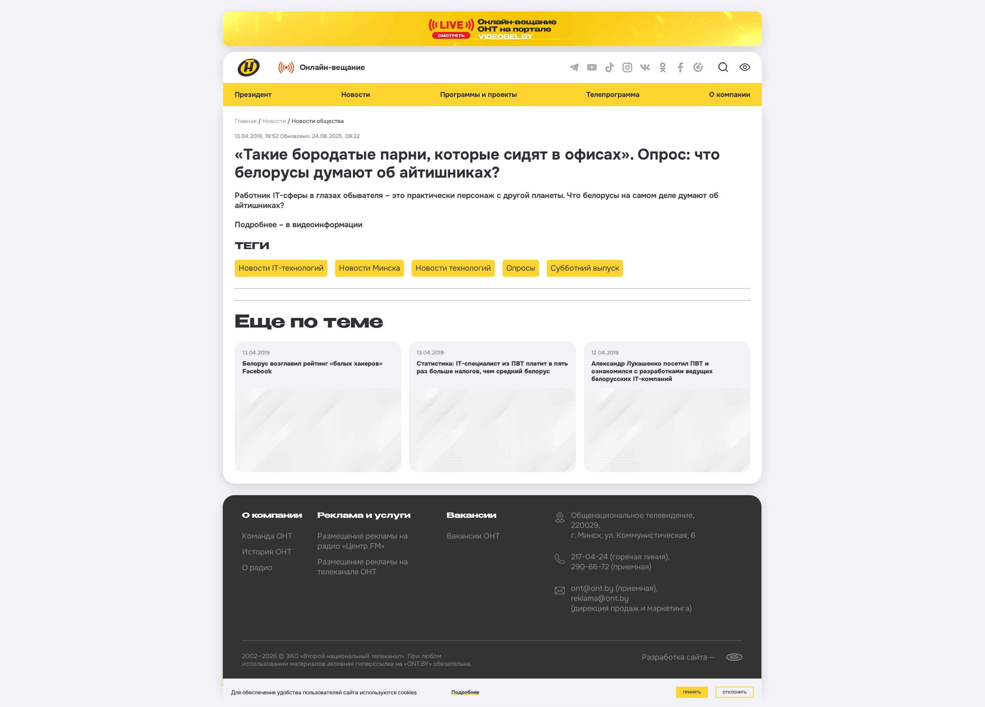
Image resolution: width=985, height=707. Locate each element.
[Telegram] (574, 67)
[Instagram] (627, 67)
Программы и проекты (478, 94)
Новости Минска (369, 268)
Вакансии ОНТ (473, 536)
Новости (355, 94)
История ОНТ (266, 552)
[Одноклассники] (663, 67)
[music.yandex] (698, 67)
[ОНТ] (249, 67)
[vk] (645, 67)
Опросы (520, 268)
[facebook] (680, 67)
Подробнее (465, 692)
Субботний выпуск (585, 268)
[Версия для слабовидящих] (745, 67)
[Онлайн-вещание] (492, 29)
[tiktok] (609, 67)
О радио (257, 567)
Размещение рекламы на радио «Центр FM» (362, 541)
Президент (253, 94)
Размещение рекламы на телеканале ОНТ (362, 567)
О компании (729, 94)
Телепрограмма (612, 94)
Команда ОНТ (267, 536)
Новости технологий (453, 268)
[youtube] (592, 67)
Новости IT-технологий (281, 268)
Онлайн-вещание (332, 67)
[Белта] (729, 657)
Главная (246, 121)
